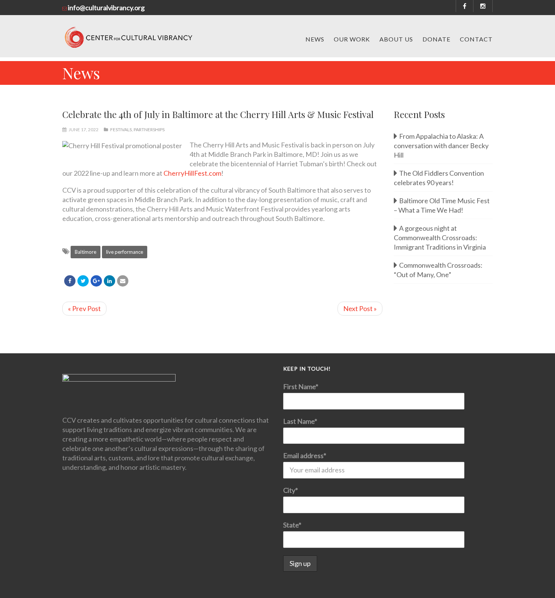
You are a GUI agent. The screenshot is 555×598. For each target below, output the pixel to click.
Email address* (304, 455)
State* (292, 525)
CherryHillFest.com (192, 173)
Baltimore (85, 252)
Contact (476, 39)
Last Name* (300, 421)
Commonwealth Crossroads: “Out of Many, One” (438, 270)
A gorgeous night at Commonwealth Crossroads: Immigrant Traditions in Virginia (440, 237)
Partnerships (149, 129)
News (314, 39)
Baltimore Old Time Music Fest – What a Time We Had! (442, 205)
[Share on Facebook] (70, 281)
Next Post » (360, 308)
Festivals (121, 129)
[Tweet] (83, 281)
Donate (436, 39)
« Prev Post (84, 308)
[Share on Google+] (96, 281)
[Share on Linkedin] (109, 281)
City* (290, 490)
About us (396, 39)
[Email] (122, 281)
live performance (124, 252)
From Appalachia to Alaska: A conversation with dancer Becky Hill (441, 145)
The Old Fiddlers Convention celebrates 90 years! (439, 178)
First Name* (300, 386)
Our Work (352, 39)
